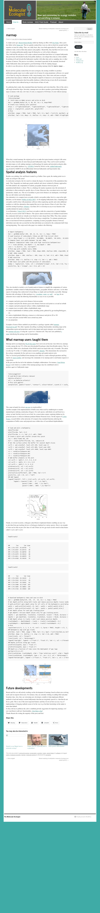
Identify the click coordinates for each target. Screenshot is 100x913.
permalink (48, 755)
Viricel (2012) (21, 211)
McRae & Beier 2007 (28, 199)
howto (44, 753)
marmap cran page (14, 331)
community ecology (24, 753)
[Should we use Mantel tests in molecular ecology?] (15, 739)
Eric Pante (55, 43)
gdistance (26, 206)
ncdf (51, 294)
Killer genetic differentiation (56, 746)
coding (8, 755)
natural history (50, 753)
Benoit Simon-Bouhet (25, 43)
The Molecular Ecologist (12, 817)
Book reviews (28, 22)
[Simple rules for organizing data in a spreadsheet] (37, 739)
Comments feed (79, 61)
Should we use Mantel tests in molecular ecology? (14, 747)
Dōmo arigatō (10, 28)
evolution (39, 753)
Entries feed (78, 59)
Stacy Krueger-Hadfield (25, 39)
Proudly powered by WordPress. (84, 816)
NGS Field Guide (41, 22)
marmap (23, 755)
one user (27, 407)
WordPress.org (79, 62)
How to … (17, 22)
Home (8, 22)
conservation (33, 753)
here (58, 294)
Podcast (53, 22)
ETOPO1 (31, 166)
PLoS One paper (30, 344)
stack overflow (17, 358)
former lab (20, 45)
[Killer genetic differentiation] (58, 739)
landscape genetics (15, 755)
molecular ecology (31, 755)
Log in (77, 57)
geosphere (39, 294)
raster (44, 294)
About (60, 22)
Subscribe (78, 47)
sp (48, 294)
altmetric (42, 351)
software (58, 753)
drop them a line (37, 711)
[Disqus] (37, 785)
